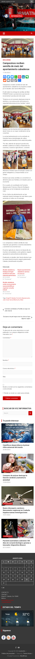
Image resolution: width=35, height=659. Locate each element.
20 (17, 576)
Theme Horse (27, 653)
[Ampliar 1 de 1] (30, 108)
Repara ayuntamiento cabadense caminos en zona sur (24, 271)
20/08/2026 (6, 449)
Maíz (21, 300)
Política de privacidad (8, 653)
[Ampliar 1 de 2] (15, 152)
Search (30, 413)
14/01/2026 (6, 515)
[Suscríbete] (13, 637)
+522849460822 (6, 602)
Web (4, 377)
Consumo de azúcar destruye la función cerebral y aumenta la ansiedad (15, 478)
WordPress (23, 656)
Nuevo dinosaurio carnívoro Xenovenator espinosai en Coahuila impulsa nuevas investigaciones (16, 510)
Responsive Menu (32, 1)
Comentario (7, 338)
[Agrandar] (30, 203)
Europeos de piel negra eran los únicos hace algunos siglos (16, 317)
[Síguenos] (3, 637)
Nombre (6, 360)
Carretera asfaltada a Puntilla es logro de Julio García (17, 310)
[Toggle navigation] (3, 33)
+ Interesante (7, 440)
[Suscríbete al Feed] (8, 637)
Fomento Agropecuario (23, 298)
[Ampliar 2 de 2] (30, 152)
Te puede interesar (11, 421)
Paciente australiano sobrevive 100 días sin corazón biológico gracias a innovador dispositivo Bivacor (17, 543)
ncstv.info (22, 651)
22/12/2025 (6, 547)
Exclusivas (7, 60)
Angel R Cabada (11, 298)
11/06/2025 (6, 72)
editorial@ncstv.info (7, 600)
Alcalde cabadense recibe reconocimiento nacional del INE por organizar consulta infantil (9, 286)
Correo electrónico (9, 368)
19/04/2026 (6, 482)
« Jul (2, 587)
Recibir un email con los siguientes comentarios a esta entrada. (17, 388)
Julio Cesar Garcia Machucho (11, 300)
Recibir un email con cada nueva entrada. (16, 393)
